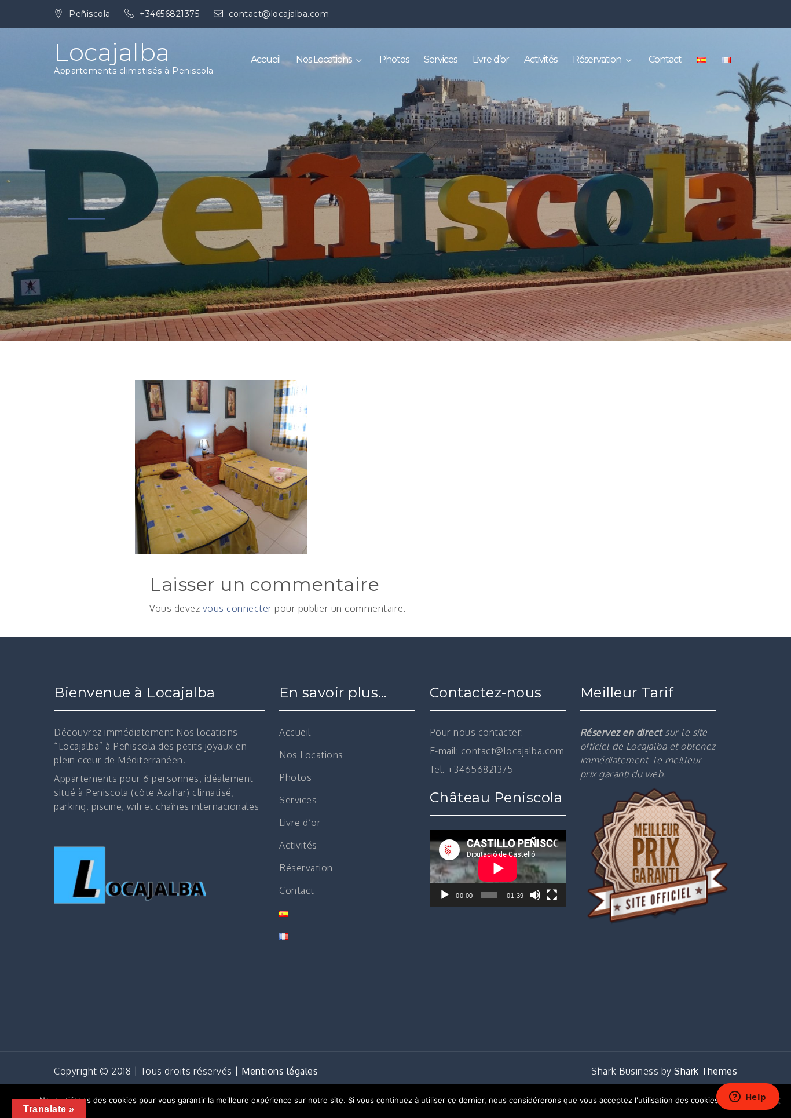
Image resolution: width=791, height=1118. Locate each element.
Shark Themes (705, 1071)
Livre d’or (491, 59)
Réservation (597, 59)
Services (440, 59)
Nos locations (207, 732)
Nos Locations (323, 59)
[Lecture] (445, 895)
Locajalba (112, 52)
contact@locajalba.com (279, 14)
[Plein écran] (552, 895)
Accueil (266, 59)
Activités (540, 59)
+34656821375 (171, 14)
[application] (498, 868)
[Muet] (535, 895)
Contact (665, 59)
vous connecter (237, 608)
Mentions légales (279, 1071)
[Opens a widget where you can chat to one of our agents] (747, 1097)
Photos (394, 59)
